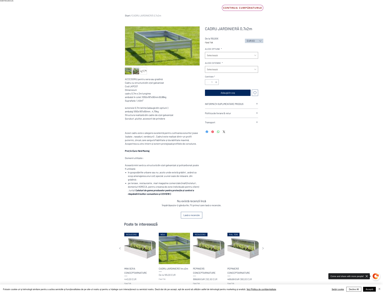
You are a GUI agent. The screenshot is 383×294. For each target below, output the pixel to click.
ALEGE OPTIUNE (213, 49)
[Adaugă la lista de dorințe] (255, 93)
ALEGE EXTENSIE (214, 63)
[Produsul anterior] (120, 248)
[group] (191, 261)
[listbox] (254, 41)
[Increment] (216, 82)
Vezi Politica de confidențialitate (261, 289)
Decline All (354, 289)
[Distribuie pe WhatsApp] (218, 132)
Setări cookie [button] (338, 289)
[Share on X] (224, 132)
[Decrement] (207, 82)
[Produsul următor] (263, 248)
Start (127, 15)
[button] (254, 41)
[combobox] (231, 55)
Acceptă (369, 289)
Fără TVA (209, 42)
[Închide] (379, 289)
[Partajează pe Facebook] (207, 132)
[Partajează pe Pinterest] (212, 132)
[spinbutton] (212, 82)
